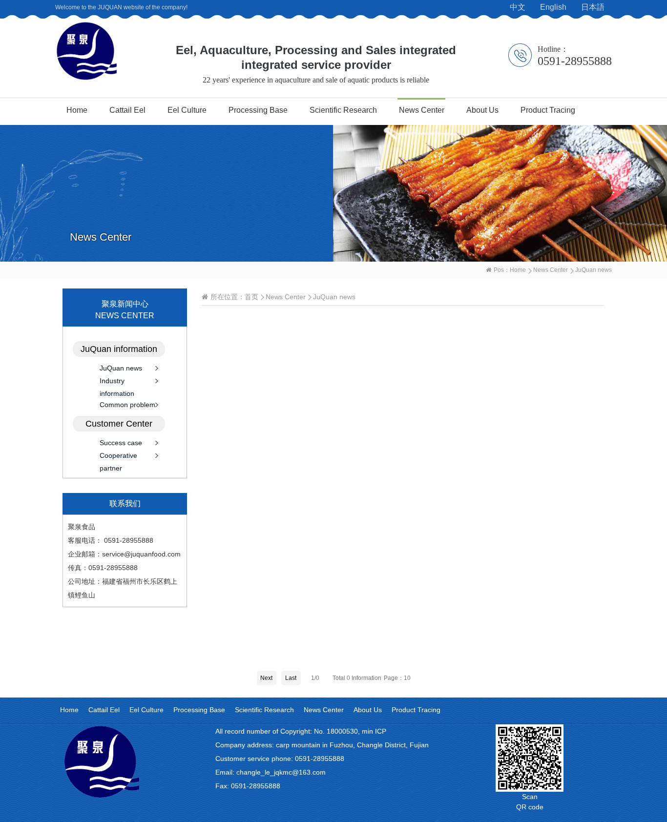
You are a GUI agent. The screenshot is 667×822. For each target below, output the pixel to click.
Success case (121, 443)
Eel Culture (187, 110)
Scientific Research (343, 110)
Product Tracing (548, 110)
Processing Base (258, 110)
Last (290, 678)
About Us (482, 110)
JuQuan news (121, 368)
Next (266, 678)
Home (76, 110)
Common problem (127, 405)
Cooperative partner (118, 457)
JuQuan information (119, 349)
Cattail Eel (127, 110)
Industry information (117, 382)
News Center (421, 110)
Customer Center (118, 424)
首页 (251, 297)
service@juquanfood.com (141, 554)
